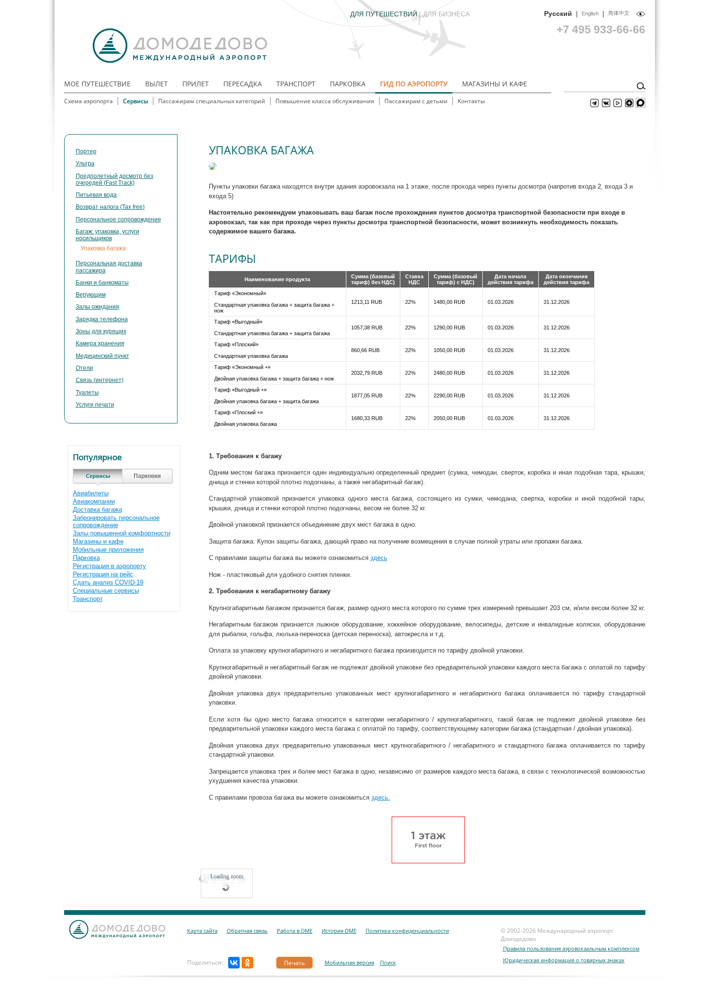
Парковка (348, 83)
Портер (86, 151)
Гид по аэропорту (414, 83)
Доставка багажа (97, 509)
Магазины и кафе (494, 83)
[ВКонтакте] (234, 962)
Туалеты (87, 392)
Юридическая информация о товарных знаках (564, 960)
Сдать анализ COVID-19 (108, 582)
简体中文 (618, 13)
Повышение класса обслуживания (324, 101)
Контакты (471, 101)
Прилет (195, 83)
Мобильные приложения (108, 549)
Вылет (156, 83)
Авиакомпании (94, 501)
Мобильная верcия (349, 962)
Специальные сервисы (106, 590)
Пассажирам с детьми (416, 101)
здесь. (380, 797)
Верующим (91, 294)
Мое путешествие (97, 83)
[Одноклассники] (247, 962)
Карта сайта (202, 930)
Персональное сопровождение (118, 219)
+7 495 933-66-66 (601, 29)
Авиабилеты (91, 493)
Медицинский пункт (102, 356)
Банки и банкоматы (102, 282)
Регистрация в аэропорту (109, 566)
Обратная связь (247, 930)
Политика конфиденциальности (407, 930)
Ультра (85, 163)
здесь (378, 557)
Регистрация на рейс (103, 574)
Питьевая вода (96, 194)
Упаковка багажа (103, 248)
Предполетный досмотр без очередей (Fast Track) (114, 179)
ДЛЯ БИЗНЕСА (446, 14)
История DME (339, 930)
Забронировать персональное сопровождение (116, 521)
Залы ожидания (97, 306)
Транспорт (295, 83)
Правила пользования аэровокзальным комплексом (571, 948)
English (590, 13)
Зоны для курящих (101, 331)
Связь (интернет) (99, 380)
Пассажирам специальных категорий (211, 101)
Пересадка (242, 83)
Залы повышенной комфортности (121, 533)
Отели (84, 368)
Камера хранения (100, 343)
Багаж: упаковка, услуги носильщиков (107, 235)
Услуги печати (95, 404)
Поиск (388, 962)
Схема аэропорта (88, 101)
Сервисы (135, 101)
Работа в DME (295, 930)
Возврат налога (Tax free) (110, 207)
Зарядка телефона (102, 319)
